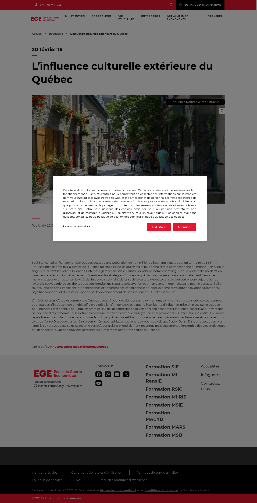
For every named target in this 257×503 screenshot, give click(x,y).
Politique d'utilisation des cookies (162, 216)
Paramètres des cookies (76, 226)
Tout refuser (159, 227)
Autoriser (185, 227)
